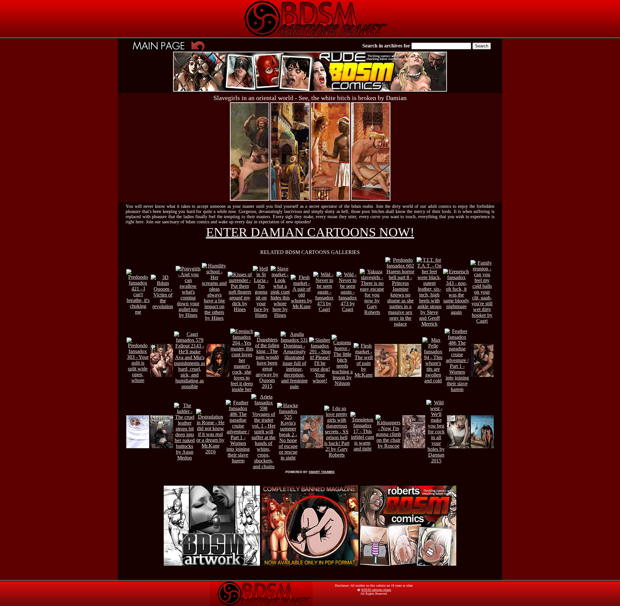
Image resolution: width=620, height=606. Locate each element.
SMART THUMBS (322, 472)
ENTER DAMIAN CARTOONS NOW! (310, 232)
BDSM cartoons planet (376, 589)
